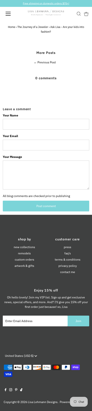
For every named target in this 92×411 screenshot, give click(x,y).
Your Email (10, 136)
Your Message (12, 157)
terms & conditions (67, 259)
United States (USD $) (19, 356)
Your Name (10, 115)
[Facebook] (5, 390)
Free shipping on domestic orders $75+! (46, 3)
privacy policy (67, 266)
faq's (67, 253)
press (67, 247)
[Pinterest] (16, 390)
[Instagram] (10, 390)
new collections (24, 247)
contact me (67, 272)
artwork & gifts (24, 266)
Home (11, 27)
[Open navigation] (13, 13)
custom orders (24, 259)
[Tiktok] (21, 390)
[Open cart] (86, 14)
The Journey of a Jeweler (32, 27)
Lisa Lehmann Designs (43, 402)
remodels (24, 253)
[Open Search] (79, 14)
